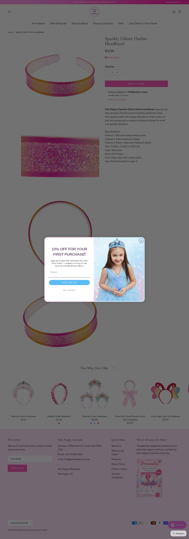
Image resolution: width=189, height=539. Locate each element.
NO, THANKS (69, 290)
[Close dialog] (141, 240)
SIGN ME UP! (69, 282)
